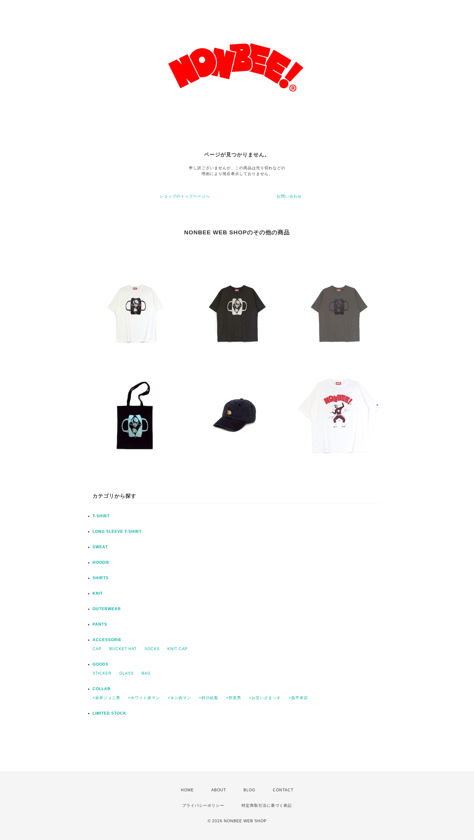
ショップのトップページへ (185, 196)
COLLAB (102, 689)
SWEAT (100, 547)
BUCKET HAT (123, 649)
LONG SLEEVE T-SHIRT (117, 531)
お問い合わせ (289, 196)
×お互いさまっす (265, 698)
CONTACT (283, 790)
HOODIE (101, 562)
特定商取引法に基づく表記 (267, 805)
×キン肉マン (179, 698)
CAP (97, 649)
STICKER (102, 673)
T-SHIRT (101, 516)
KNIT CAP (177, 649)
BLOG (249, 790)
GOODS (100, 664)
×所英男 (233, 698)
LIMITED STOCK (109, 713)
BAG (146, 673)
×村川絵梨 (208, 698)
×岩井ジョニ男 (106, 698)
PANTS (100, 624)
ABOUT (218, 790)
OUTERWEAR (107, 609)
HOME (187, 790)
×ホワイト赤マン (144, 698)
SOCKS (152, 649)
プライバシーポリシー (203, 805)
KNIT (98, 593)
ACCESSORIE (107, 640)
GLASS (126, 673)
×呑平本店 (298, 698)
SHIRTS (101, 578)
